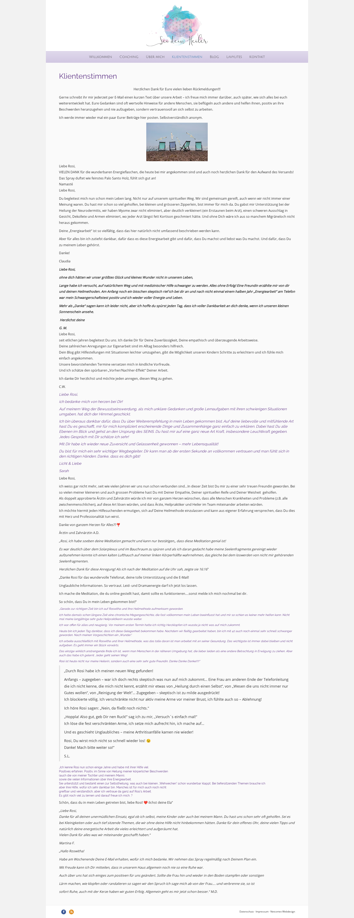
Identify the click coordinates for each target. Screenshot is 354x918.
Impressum (262, 911)
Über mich (155, 57)
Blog (214, 57)
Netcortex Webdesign (282, 911)
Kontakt (257, 57)
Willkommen (100, 57)
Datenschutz (246, 911)
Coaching (128, 57)
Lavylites (234, 57)
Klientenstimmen (187, 57)
